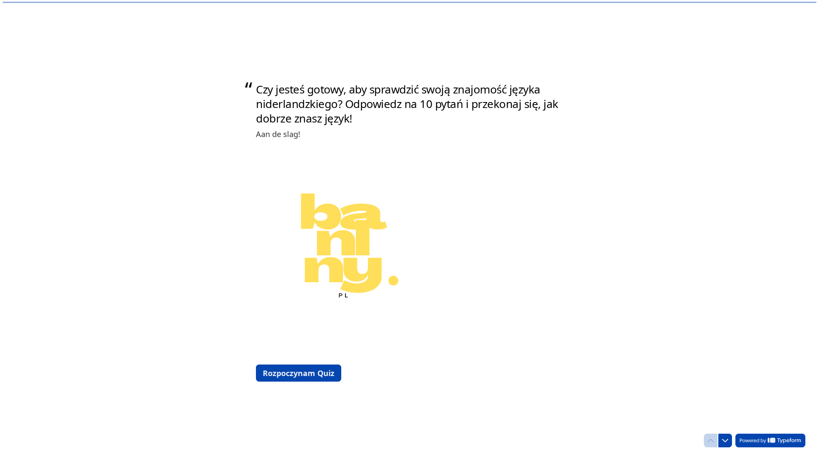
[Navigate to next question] (725, 440)
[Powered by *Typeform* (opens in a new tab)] (770, 440)
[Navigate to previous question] (710, 440)
